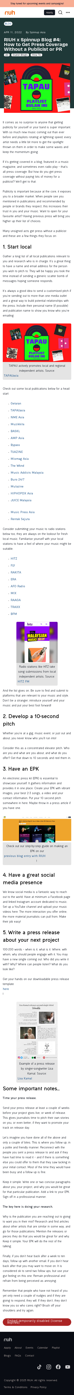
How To (36, 55)
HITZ (14, 559)
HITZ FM (23, 682)
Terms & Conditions (15, 1387)
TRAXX (15, 607)
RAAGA (16, 600)
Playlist (56, 1348)
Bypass (15, 445)
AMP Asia (17, 438)
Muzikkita (17, 424)
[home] (10, 12)
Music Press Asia (23, 512)
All (6, 55)
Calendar (42, 1348)
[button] (68, 12)
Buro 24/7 (17, 480)
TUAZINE (17, 452)
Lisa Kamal (25, 1079)
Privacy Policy (38, 1387)
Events (29, 1348)
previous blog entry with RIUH (25, 856)
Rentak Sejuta (20, 519)
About (18, 1348)
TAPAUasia (11, 376)
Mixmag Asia (20, 459)
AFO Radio (18, 586)
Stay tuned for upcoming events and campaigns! (37, 4)
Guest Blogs (20, 55)
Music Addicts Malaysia (27, 473)
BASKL (15, 431)
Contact (29, 1356)
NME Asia (17, 417)
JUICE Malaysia (21, 500)
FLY (13, 566)
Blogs (7, 1356)
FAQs (18, 1356)
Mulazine (17, 487)
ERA (13, 580)
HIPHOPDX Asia (22, 494)
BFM (14, 614)
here (6, 989)
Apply (49, 12)
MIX (13, 593)
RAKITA (16, 573)
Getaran (16, 404)
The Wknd (17, 466)
